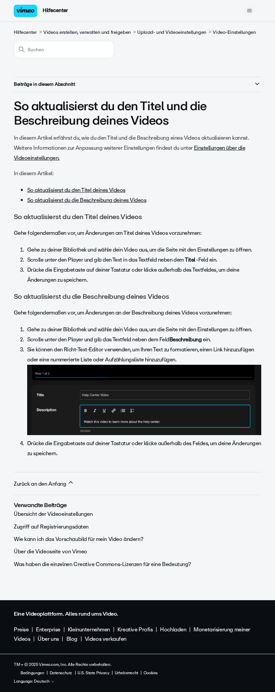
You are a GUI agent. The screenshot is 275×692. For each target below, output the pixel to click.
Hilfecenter (55, 10)
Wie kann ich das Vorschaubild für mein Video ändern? (78, 539)
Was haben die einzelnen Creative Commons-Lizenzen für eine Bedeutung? (102, 564)
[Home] (25, 11)
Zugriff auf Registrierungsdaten (51, 526)
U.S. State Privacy (93, 673)
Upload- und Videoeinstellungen (171, 32)
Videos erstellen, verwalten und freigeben (87, 32)
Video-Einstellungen (234, 32)
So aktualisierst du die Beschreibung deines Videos (86, 200)
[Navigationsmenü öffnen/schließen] (249, 10)
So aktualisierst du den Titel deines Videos (76, 190)
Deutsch (42, 681)
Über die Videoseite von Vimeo (50, 551)
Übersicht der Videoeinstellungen (53, 513)
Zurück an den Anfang (40, 483)
